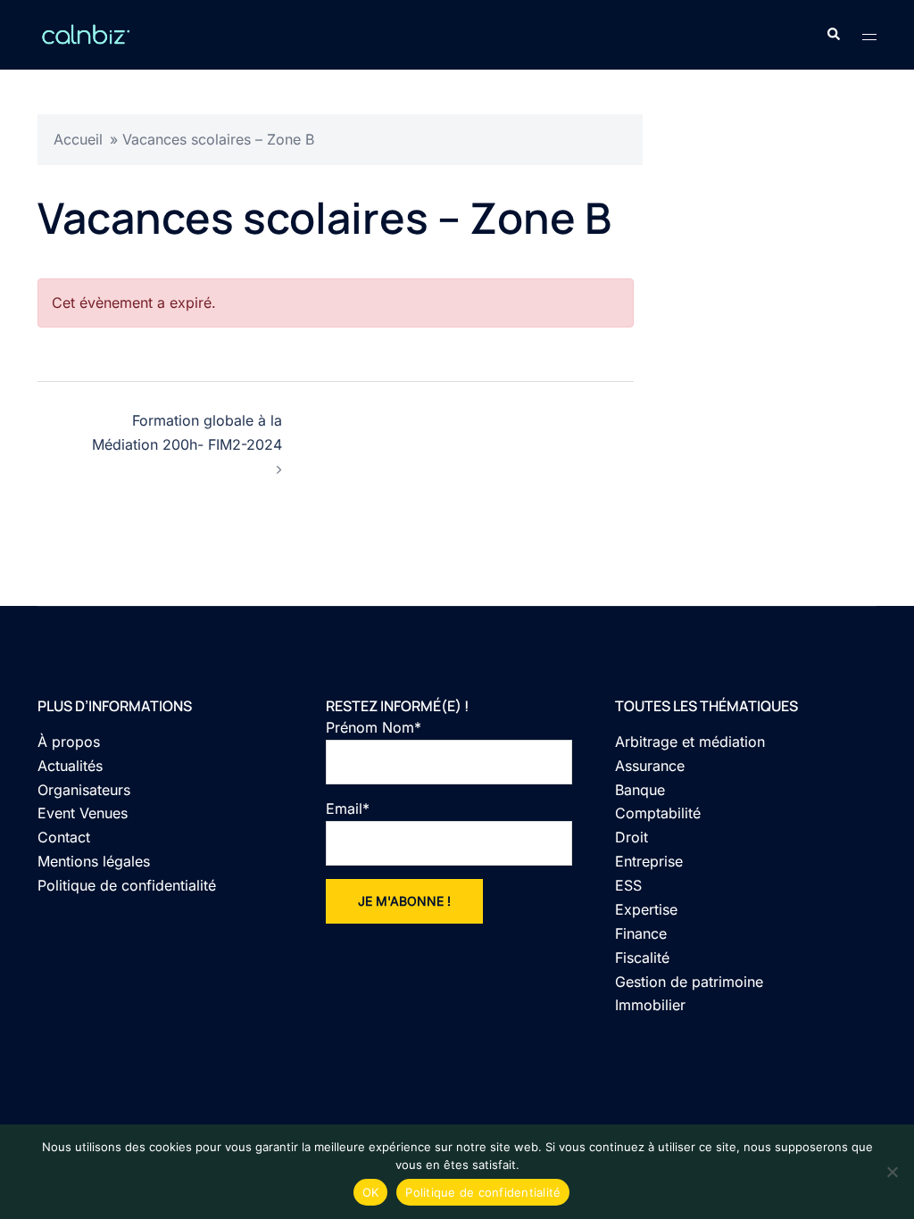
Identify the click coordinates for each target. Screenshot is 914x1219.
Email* (348, 808)
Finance (641, 933)
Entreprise (649, 861)
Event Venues (82, 813)
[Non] (892, 1172)
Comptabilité (658, 813)
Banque (640, 790)
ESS (628, 885)
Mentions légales (93, 861)
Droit (631, 837)
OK (370, 1192)
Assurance (650, 766)
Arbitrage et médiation (690, 741)
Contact (63, 837)
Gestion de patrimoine (689, 982)
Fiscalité (642, 957)
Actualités (70, 766)
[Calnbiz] (85, 33)
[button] (833, 35)
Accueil (78, 139)
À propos (68, 741)
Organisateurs (83, 790)
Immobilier (650, 1005)
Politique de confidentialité (126, 885)
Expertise (646, 909)
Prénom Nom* (373, 727)
